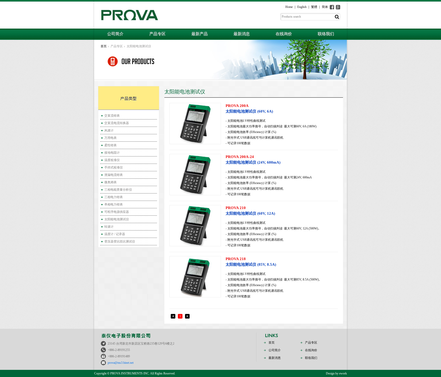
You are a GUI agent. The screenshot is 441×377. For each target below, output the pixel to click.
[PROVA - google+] (338, 7)
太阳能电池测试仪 (139, 46)
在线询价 (284, 34)
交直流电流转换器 (116, 123)
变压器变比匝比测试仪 (119, 241)
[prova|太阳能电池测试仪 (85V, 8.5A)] (195, 276)
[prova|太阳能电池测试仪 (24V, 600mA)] (195, 174)
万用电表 (110, 138)
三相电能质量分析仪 (118, 189)
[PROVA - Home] (129, 15)
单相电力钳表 (113, 204)
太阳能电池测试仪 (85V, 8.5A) (251, 261)
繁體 (314, 7)
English (302, 7)
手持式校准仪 (113, 167)
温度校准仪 (112, 160)
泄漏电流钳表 (113, 175)
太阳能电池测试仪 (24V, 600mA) (253, 159)
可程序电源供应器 (116, 212)
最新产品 (199, 34)
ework (343, 373)
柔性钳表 (110, 145)
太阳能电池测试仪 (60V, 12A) (250, 210)
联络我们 (326, 34)
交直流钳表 (112, 115)
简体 (325, 7)
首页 (104, 46)
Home (289, 7)
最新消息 (242, 34)
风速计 (109, 130)
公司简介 (115, 34)
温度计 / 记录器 (114, 234)
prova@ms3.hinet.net (120, 362)
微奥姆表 (110, 182)
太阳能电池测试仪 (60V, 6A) (249, 108)
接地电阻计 (112, 152)
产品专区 (157, 34)
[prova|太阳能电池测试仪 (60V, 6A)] (195, 123)
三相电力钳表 (113, 197)
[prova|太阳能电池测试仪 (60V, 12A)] (195, 225)
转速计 (109, 226)
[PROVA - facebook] (332, 7)
